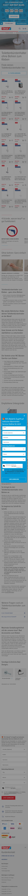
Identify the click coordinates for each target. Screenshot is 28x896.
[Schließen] (24, 415)
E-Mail (4, 427)
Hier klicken (14, 466)
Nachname (6, 442)
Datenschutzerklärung (17, 470)
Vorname (5, 437)
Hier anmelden (14, 479)
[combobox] (14, 433)
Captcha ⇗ (19, 467)
